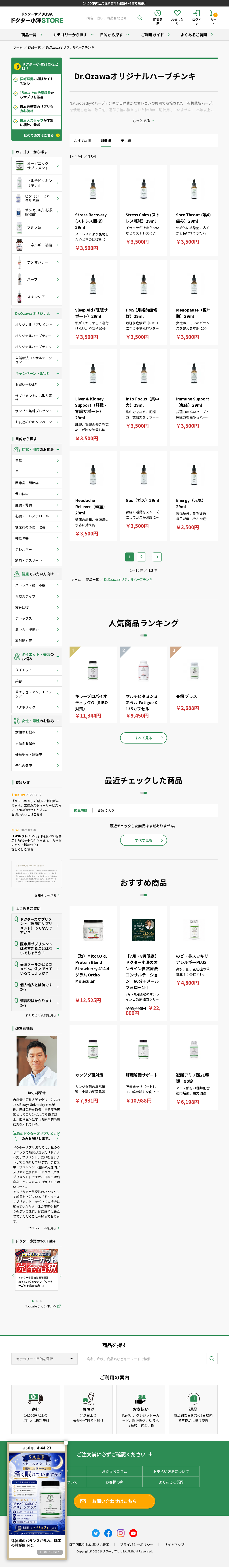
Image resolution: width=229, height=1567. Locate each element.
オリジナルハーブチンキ (33, 346)
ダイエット (23, 669)
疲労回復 (22, 607)
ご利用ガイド (152, 34)
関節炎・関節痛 (27, 482)
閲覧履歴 (80, 810)
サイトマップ (174, 1544)
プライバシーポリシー (136, 1544)
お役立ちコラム (114, 1471)
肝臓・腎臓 (23, 505)
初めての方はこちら (39, 135)
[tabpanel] (36, 1270)
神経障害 (22, 538)
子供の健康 (23, 765)
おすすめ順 (82, 141)
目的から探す (111, 34)
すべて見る (143, 737)
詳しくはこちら (22, 849)
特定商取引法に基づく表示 (89, 1544)
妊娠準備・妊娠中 (28, 754)
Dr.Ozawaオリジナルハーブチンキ (70, 47)
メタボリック (25, 707)
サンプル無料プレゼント (33, 410)
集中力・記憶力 (27, 629)
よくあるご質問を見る (40, 1015)
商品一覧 (28, 34)
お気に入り (106, 810)
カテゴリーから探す (70, 34)
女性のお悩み (25, 732)
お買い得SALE (26, 384)
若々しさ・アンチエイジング (33, 694)
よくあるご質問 (193, 34)
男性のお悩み (25, 743)
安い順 (126, 141)
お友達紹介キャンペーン (33, 421)
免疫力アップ (25, 596)
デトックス (23, 618)
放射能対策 (23, 640)
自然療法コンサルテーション (33, 359)
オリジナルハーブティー (33, 335)
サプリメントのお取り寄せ (33, 397)
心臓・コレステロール (32, 516)
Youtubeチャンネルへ (40, 1306)
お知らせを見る (45, 895)
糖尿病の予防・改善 (30, 527)
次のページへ (157, 556)
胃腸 (18, 460)
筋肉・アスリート (28, 560)
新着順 (106, 141)
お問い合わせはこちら (27, 814)
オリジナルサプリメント (33, 324)
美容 (18, 681)
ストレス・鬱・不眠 (30, 585)
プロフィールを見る (42, 1228)
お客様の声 (114, 1482)
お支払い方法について (171, 1471)
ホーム (18, 47)
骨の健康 (22, 493)
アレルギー (23, 549)
